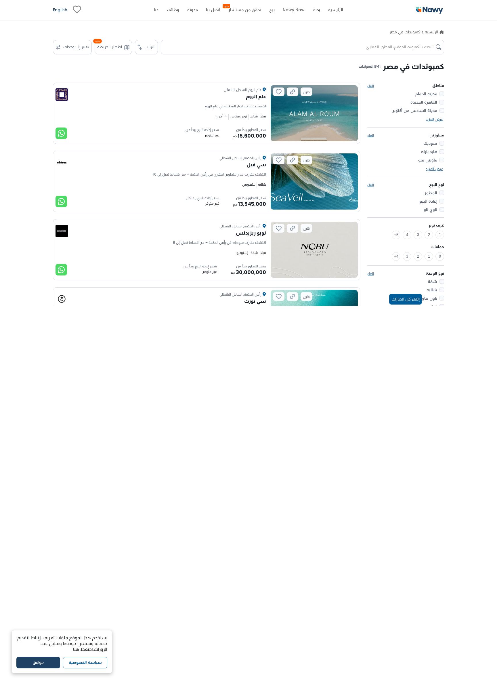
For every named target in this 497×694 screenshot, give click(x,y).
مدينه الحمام (426, 94)
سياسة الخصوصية (85, 662)
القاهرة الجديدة (423, 102)
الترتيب (149, 47)
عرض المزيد (434, 119)
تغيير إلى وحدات (76, 47)
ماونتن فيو (427, 160)
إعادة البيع (428, 201)
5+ (396, 235)
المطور (431, 193)
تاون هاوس (426, 298)
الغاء (370, 86)
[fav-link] (77, 10)
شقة (432, 281)
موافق (38, 662)
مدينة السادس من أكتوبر (414, 110)
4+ (396, 256)
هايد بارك (429, 152)
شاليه (432, 290)
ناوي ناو (430, 209)
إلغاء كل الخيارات (405, 299)
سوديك (430, 143)
